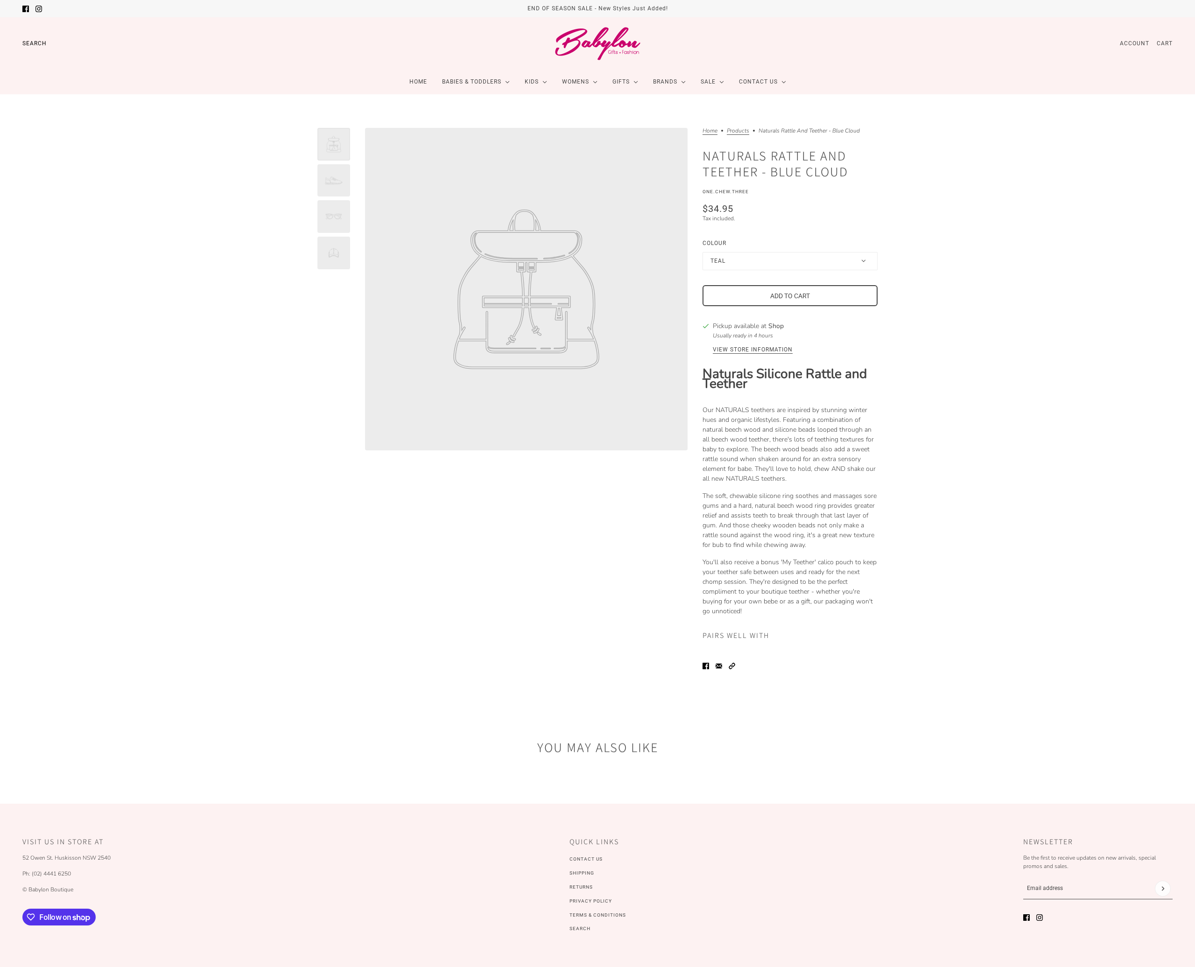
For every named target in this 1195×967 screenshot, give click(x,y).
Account (1134, 43)
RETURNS (581, 887)
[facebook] (26, 9)
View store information (753, 350)
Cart (1165, 43)
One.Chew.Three (726, 191)
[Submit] (1163, 889)
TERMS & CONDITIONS (597, 915)
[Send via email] (719, 666)
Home (710, 131)
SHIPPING (581, 873)
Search (34, 43)
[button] (732, 666)
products (738, 131)
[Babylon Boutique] (597, 43)
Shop (776, 326)
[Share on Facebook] (706, 666)
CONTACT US (586, 859)
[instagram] (39, 9)
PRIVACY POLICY (590, 901)
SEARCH (579, 928)
